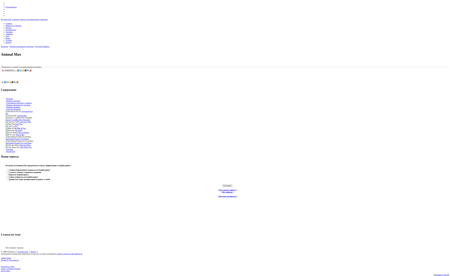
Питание (4, 47)
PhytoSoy (18, 130)
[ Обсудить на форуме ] (227, 196)
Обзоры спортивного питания (21, 47)
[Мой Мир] (25, 70)
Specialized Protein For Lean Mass (18, 143)
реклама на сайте (8, 267)
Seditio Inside (6, 258)
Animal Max (22, 116)
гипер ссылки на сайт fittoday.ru (69, 254)
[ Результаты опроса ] (227, 190)
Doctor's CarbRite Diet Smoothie (18, 120)
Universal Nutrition (42, 47)
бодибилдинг (23, 252)
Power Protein (24, 133)
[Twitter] (20, 70)
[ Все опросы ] (227, 192)
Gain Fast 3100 (25, 122)
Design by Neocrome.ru (10, 260)
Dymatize (9, 149)
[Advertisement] (15, 214)
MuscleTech (10, 152)
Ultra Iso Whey (25, 145)
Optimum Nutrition (13, 107)
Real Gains (20, 135)
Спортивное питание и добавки (19, 103)
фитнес (33, 252)
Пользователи (11, 7)
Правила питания (13, 101)
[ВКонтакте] (18, 70)
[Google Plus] (30, 70)
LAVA (15, 126)
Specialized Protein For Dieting (17, 139)
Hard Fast (18, 124)
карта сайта (5, 271)
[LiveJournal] (28, 70)
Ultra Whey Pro (25, 147)
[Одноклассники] (23, 70)
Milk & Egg (21, 128)
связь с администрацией (10, 269)
